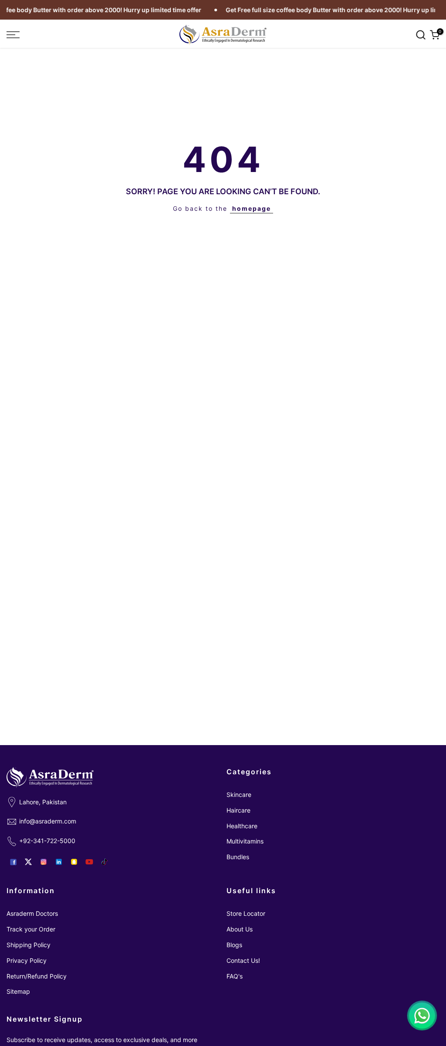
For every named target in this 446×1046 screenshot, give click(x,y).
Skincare (238, 794)
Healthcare (241, 826)
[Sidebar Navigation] (74, 34)
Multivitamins (245, 841)
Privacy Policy (27, 960)
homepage (251, 208)
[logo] (223, 35)
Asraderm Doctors (32, 913)
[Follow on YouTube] (89, 861)
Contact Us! (243, 960)
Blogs (234, 944)
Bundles (237, 856)
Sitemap (18, 991)
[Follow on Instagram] (43, 861)
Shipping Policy (29, 944)
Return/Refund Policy (37, 976)
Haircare (238, 810)
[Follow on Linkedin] (58, 861)
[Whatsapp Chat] (422, 1015)
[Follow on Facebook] (13, 861)
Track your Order (31, 929)
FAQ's (234, 976)
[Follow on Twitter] (28, 861)
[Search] (421, 35)
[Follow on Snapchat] (74, 861)
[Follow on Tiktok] (104, 861)
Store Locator (245, 913)
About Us (239, 929)
